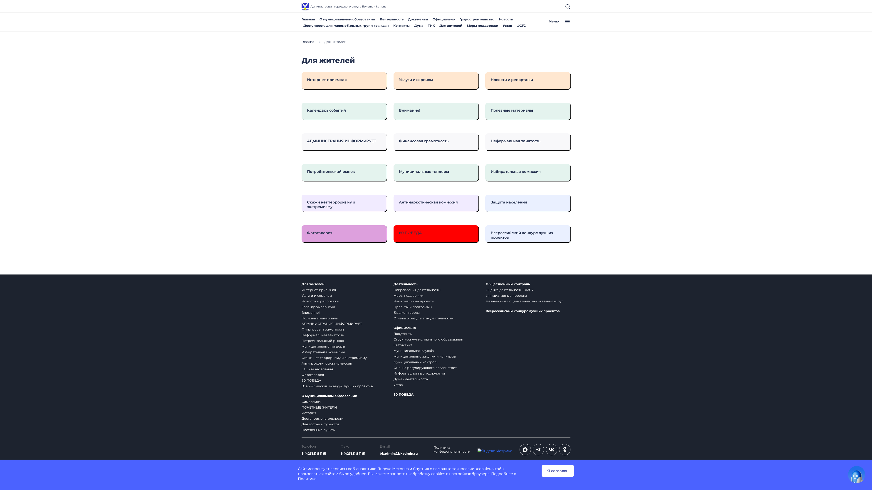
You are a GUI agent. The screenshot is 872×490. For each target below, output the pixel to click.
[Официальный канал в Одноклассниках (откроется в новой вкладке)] (564, 449)
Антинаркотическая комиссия (327, 363)
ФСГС (521, 26)
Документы (418, 19)
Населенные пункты (318, 430)
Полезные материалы (320, 318)
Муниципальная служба (414, 351)
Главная (308, 19)
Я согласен (558, 471)
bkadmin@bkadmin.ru (399, 454)
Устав (507, 26)
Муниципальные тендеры (323, 346)
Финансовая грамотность (323, 329)
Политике (307, 479)
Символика (311, 402)
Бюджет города (407, 313)
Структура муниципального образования (428, 339)
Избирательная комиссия (323, 352)
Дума (418, 26)
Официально (444, 19)
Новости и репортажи (320, 301)
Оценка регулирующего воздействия (425, 368)
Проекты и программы (413, 307)
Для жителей (450, 26)
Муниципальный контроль (416, 362)
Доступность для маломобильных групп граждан (346, 26)
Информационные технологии (419, 373)
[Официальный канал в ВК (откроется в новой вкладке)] (551, 449)
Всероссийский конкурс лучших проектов (337, 386)
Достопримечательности (323, 418)
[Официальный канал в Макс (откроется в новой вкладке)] (525, 449)
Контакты (401, 26)
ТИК (431, 26)
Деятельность (392, 19)
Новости (506, 19)
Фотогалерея (313, 375)
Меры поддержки (482, 26)
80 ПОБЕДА (311, 380)
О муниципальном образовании (347, 19)
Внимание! (311, 313)
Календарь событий (318, 307)
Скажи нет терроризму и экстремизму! (335, 358)
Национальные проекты (414, 301)
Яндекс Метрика (393, 469)
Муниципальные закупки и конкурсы (425, 356)
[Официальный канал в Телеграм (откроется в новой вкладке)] (538, 449)
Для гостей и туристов (321, 424)
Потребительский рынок (323, 341)
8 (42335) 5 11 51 (314, 454)
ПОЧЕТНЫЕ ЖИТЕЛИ (319, 407)
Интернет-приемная (319, 290)
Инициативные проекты (506, 296)
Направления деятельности (417, 290)
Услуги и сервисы (317, 296)
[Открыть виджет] (856, 474)
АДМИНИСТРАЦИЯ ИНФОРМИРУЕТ (332, 324)
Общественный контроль (508, 284)
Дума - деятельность (411, 379)
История (309, 413)
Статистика (403, 345)
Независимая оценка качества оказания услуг (524, 301)
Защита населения (317, 369)
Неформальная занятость (323, 335)
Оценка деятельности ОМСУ (510, 290)
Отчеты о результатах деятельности (423, 318)
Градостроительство (476, 19)
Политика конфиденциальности (452, 449)
